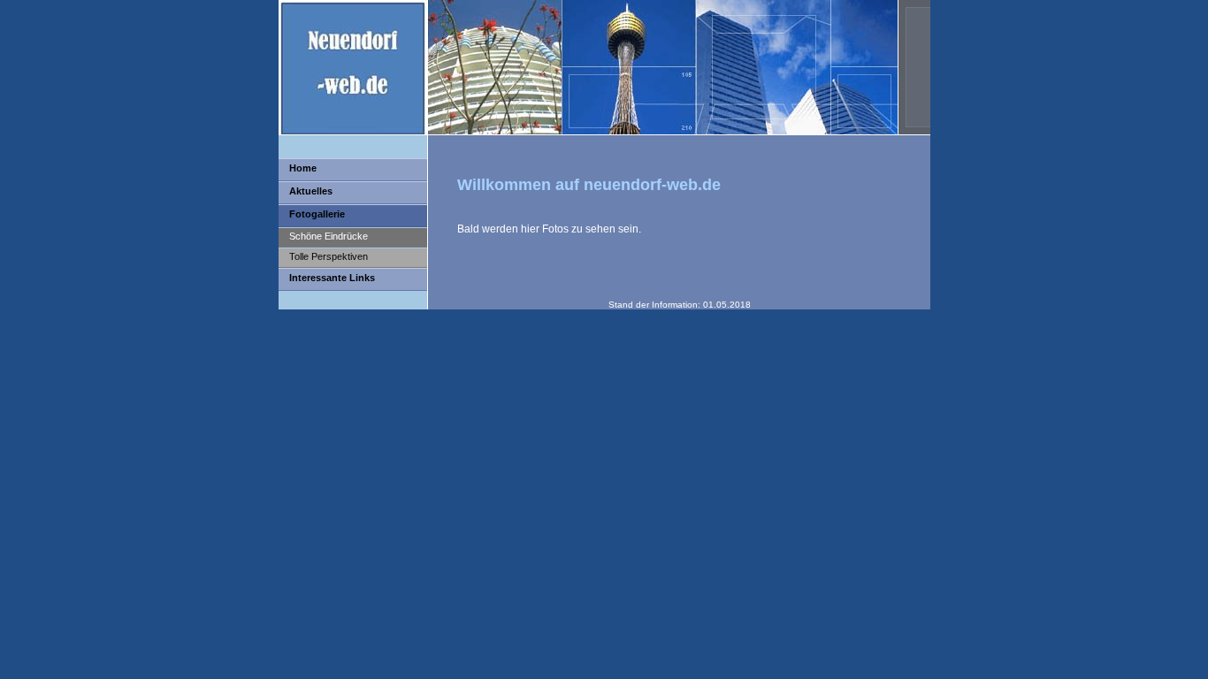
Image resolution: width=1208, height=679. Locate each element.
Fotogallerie (317, 214)
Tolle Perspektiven (328, 256)
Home (303, 168)
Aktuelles (311, 191)
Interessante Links (332, 277)
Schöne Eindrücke (328, 236)
